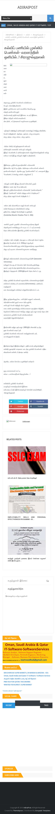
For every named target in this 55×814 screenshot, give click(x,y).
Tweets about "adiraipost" (12, 691)
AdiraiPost (28, 7)
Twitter (20, 401)
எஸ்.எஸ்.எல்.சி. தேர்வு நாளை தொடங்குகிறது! (22, 478)
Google (20, 406)
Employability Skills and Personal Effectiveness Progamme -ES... (27, 518)
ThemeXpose (18, 811)
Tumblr (40, 406)
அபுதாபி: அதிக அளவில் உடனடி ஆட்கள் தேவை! (20, 679)
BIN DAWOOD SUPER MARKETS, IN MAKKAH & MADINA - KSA (26, 673)
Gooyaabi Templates (42, 811)
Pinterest (20, 411)
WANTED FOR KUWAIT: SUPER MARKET (18, 685)
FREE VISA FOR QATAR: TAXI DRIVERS (17, 682)
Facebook (40, 401)
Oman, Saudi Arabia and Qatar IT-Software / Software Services (27, 676)
